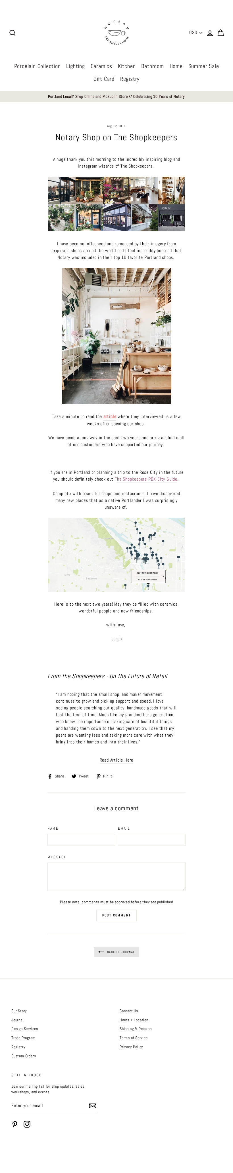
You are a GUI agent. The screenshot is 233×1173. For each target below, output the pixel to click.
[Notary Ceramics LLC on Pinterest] (14, 1124)
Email (124, 828)
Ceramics (101, 66)
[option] (116, 97)
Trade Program (23, 1037)
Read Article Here (117, 760)
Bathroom (152, 66)
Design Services (24, 1028)
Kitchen (127, 66)
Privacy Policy (131, 1047)
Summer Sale (203, 66)
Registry (130, 79)
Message (57, 857)
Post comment (116, 915)
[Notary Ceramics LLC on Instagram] (27, 1124)
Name (53, 828)
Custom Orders (23, 1056)
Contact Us (129, 1011)
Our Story (19, 1011)
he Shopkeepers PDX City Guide (147, 479)
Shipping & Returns (135, 1028)
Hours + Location (134, 1020)
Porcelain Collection (37, 66)
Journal (17, 1020)
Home (176, 66)
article (109, 416)
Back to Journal (120, 952)
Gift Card (104, 79)
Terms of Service (134, 1037)
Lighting (75, 66)
